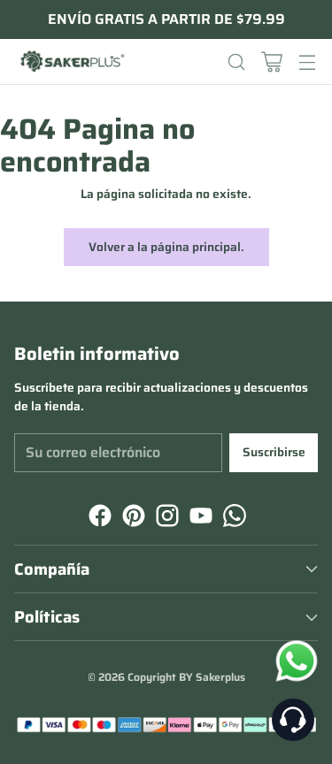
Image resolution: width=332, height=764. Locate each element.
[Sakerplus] (71, 61)
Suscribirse (274, 452)
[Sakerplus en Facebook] (98, 518)
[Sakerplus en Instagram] (165, 518)
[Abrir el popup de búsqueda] (236, 61)
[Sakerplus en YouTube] (199, 518)
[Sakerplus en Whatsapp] (233, 518)
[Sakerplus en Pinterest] (132, 518)
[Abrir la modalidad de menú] (307, 61)
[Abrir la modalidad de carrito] (271, 61)
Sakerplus (220, 676)
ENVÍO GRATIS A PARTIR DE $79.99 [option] (166, 19)
